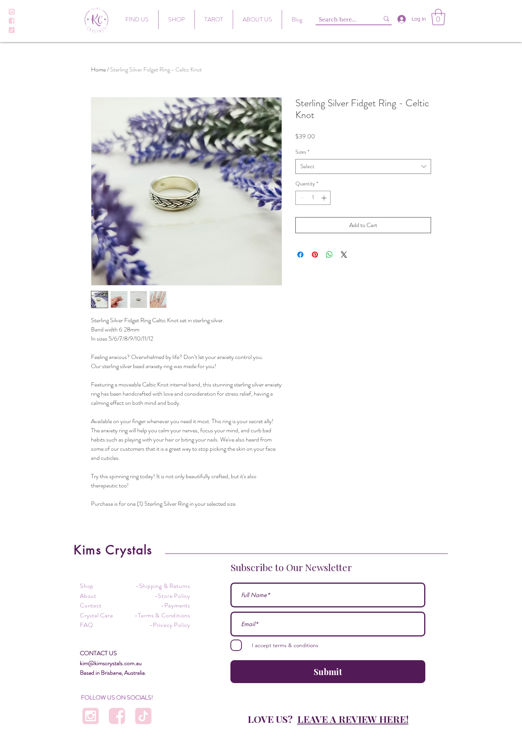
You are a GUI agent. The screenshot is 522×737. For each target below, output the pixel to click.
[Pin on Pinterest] (314, 254)
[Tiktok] (12, 30)
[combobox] (363, 166)
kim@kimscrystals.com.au (111, 663)
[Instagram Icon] (12, 12)
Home (98, 69)
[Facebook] (12, 21)
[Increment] (324, 198)
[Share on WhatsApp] (329, 254)
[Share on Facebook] (300, 254)
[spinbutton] (313, 198)
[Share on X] (344, 254)
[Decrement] (301, 198)
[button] (438, 17)
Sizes (302, 152)
